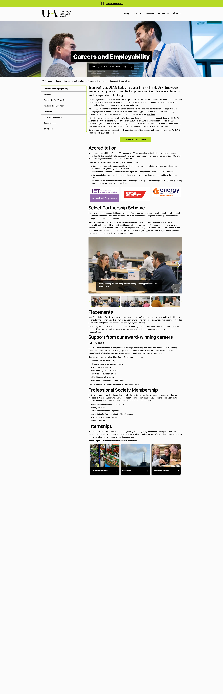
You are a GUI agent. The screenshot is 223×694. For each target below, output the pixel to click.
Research (150, 14)
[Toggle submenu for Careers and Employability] (83, 88)
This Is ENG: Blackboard (135, 140)
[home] (43, 81)
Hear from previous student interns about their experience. (113, 441)
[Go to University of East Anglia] (56, 14)
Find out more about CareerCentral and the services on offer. (114, 385)
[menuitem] (64, 94)
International (163, 14)
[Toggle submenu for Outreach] (83, 111)
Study (126, 14)
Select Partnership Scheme (117, 208)
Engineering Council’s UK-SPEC (117, 168)
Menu (178, 14)
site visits (151, 114)
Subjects (137, 14)
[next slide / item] (178, 265)
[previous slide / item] (90, 301)
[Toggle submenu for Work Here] (83, 128)
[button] (105, 301)
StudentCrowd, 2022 (140, 350)
